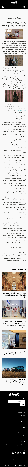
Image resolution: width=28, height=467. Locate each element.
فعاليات (23, 435)
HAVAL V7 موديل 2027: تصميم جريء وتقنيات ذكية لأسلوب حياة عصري (16, 382)
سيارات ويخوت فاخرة (20, 432)
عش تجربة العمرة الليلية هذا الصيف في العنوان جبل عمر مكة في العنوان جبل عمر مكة (14, 354)
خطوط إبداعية (22, 418)
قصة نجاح (23, 420)
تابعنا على (23, 450)
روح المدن (23, 427)
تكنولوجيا (23, 415)
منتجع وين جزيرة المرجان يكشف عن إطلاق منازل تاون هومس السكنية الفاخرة (15, 295)
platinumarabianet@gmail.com (15, 444)
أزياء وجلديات (22, 429)
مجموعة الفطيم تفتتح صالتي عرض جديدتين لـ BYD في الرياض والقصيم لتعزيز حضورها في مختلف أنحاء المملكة (14, 324)
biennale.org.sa (21, 110)
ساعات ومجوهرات (21, 412)
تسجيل (22, 404)
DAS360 (14, 463)
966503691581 (21, 447)
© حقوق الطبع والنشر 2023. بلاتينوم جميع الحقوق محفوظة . (14, 465)
